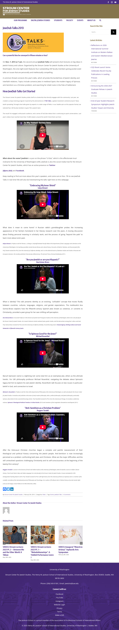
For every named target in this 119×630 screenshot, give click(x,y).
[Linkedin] (11, 489)
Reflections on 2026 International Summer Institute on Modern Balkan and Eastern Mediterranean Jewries (101, 52)
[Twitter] (8, 489)
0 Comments (66, 494)
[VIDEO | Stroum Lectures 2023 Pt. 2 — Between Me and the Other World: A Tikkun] (15, 527)
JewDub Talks (58, 494)
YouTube (59, 597)
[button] (100, 20)
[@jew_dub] (7, 170)
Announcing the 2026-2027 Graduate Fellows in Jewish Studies (101, 89)
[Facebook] (4, 489)
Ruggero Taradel (7, 469)
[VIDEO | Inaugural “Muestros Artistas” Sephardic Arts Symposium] (70, 527)
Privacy (59, 608)
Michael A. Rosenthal (9, 392)
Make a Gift (59, 615)
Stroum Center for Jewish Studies (13, 494)
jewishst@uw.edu (72, 583)
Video (44, 494)
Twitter (52, 165)
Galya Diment (7, 243)
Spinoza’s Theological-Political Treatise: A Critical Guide (23, 402)
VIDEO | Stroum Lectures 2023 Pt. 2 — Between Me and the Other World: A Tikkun (13, 551)
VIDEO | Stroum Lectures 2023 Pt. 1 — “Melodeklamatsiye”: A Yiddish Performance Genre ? (42, 552)
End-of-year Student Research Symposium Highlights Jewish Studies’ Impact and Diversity (102, 104)
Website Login (59, 605)
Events (52, 494)
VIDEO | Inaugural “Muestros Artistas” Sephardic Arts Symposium (70, 549)
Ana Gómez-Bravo (8, 318)
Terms (59, 611)
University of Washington (59, 569)
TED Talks (48, 101)
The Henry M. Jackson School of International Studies (20, 2)
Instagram (59, 601)
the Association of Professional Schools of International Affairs (75, 620)
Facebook (20, 170)
